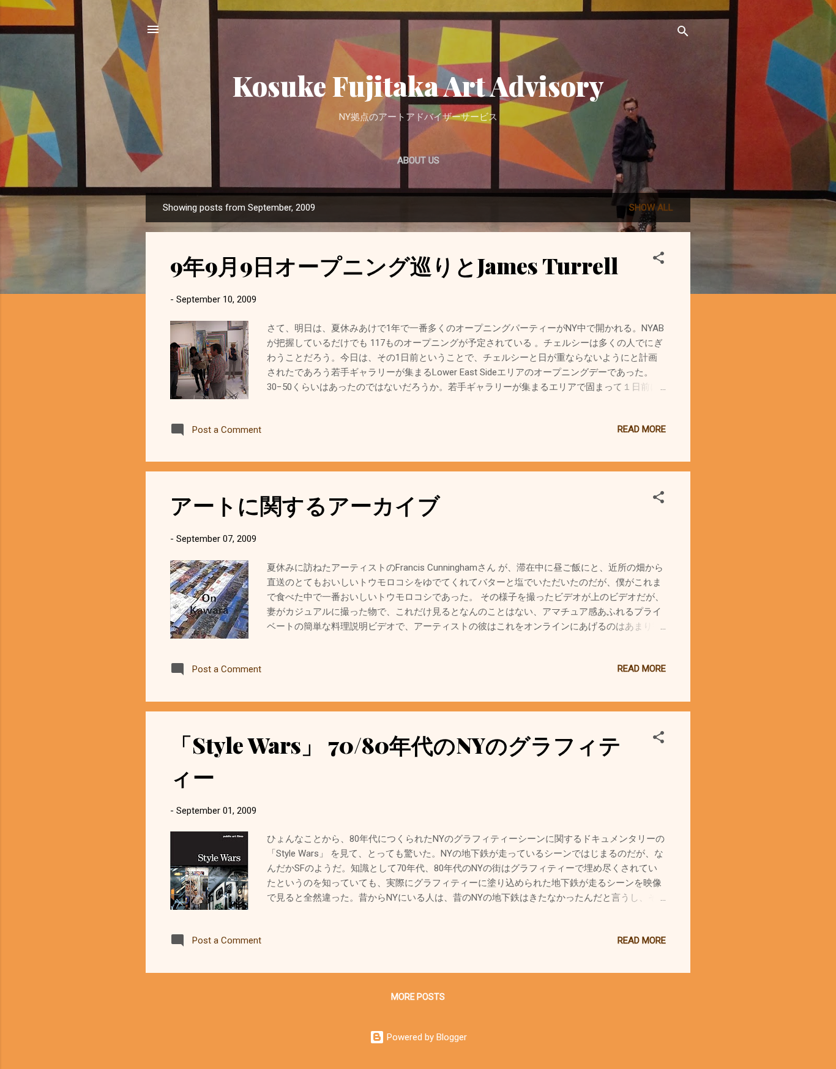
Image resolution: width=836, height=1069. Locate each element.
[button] (658, 259)
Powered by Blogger (425, 1037)
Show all (651, 207)
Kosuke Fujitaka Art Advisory (418, 85)
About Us (418, 160)
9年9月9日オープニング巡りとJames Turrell (394, 265)
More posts (418, 997)
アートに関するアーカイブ (305, 504)
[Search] (683, 33)
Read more (642, 429)
